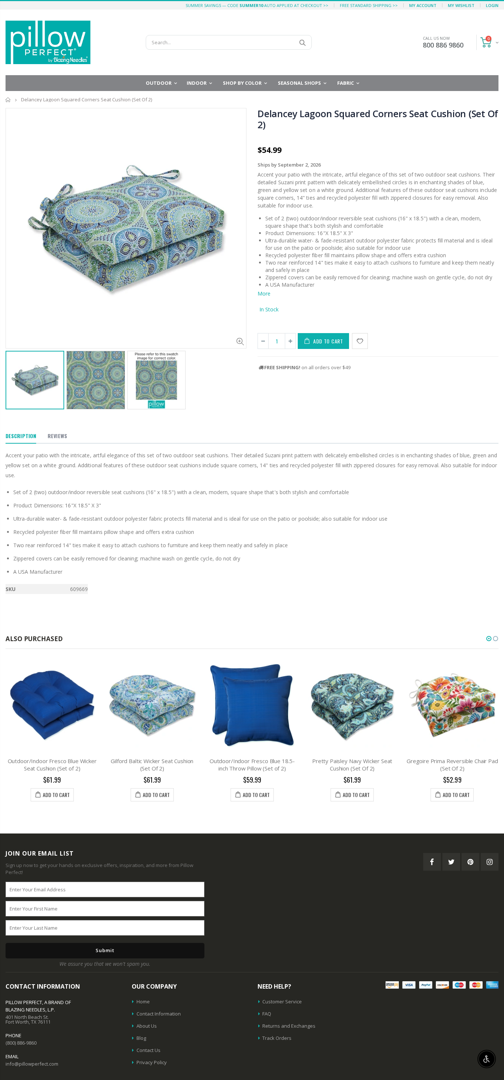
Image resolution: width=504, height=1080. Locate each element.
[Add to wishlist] (360, 341)
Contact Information (159, 1013)
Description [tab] (21, 436)
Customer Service (282, 1001)
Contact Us (148, 1050)
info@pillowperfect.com (32, 1063)
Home (8, 99)
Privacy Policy (152, 1062)
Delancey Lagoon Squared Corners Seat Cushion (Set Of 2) (378, 119)
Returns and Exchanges (288, 1026)
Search (302, 42)
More (264, 293)
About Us (147, 1026)
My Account (422, 5)
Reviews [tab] (57, 436)
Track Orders (276, 1038)
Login (492, 5)
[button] (489, 638)
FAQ (266, 1013)
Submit (105, 950)
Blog (141, 1038)
